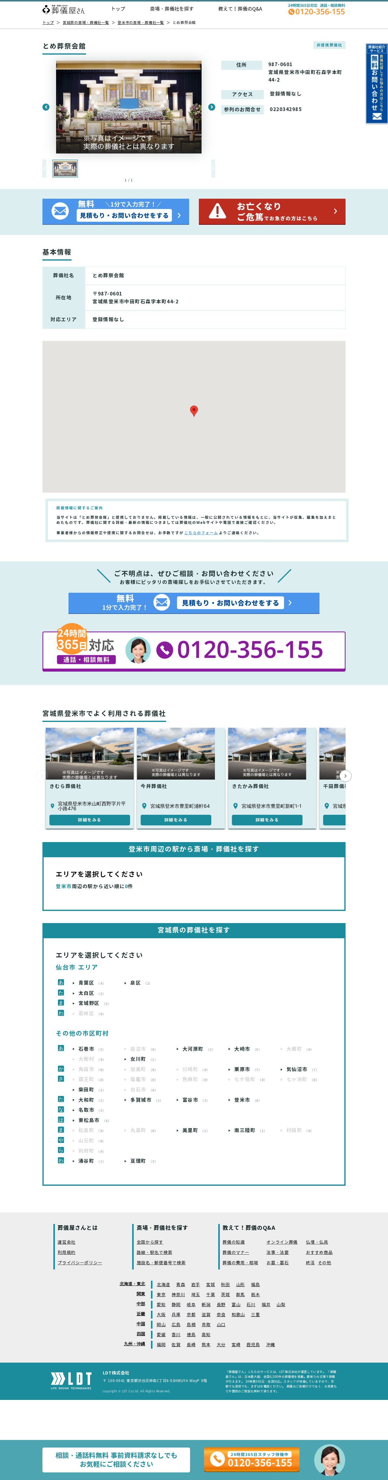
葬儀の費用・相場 (240, 1263)
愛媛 (161, 1334)
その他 (324, 1263)
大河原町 (199, 1049)
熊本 (206, 1344)
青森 (180, 1284)
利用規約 (66, 1252)
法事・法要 (277, 1252)
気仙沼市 (302, 1069)
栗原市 (248, 1069)
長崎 (191, 1344)
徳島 (191, 1334)
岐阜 (191, 1304)
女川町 (144, 1059)
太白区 (92, 993)
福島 (255, 1284)
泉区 (141, 983)
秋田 (225, 1284)
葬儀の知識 (233, 1242)
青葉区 (92, 983)
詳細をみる (90, 820)
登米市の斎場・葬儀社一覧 (141, 22)
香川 (176, 1334)
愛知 (161, 1304)
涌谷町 (92, 1161)
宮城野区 (95, 1003)
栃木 (255, 1294)
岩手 (195, 1284)
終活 (310, 1263)
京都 (191, 1314)
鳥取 (206, 1324)
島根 (191, 1324)
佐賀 (176, 1344)
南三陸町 (250, 1130)
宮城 (210, 1284)
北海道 (163, 1284)
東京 (161, 1294)
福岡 (161, 1344)
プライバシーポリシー (80, 1263)
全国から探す (150, 1242)
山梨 (280, 1304)
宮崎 (236, 1344)
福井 (266, 1304)
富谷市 (196, 1100)
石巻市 (92, 1049)
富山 (236, 1304)
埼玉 (195, 1294)
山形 (240, 1284)
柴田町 (92, 1090)
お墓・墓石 (277, 1263)
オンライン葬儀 (282, 1242)
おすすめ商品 (319, 1252)
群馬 (240, 1294)
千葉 (210, 1294)
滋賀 (206, 1314)
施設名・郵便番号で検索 (161, 1263)
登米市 (248, 1100)
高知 (206, 1334)
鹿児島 (253, 1344)
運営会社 (66, 1242)
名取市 (92, 1110)
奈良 (221, 1314)
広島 (176, 1324)
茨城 (225, 1294)
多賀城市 (146, 1100)
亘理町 (144, 1161)
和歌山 (238, 1314)
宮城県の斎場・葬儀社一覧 (86, 22)
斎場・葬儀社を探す (172, 9)
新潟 (206, 1304)
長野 (221, 1304)
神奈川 (178, 1294)
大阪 (161, 1314)
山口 (221, 1324)
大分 (221, 1344)
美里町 (196, 1130)
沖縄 (270, 1344)
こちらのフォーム (201, 533)
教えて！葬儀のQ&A (240, 9)
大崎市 (248, 1049)
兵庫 (176, 1314)
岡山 (161, 1324)
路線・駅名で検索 (154, 1252)
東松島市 (95, 1120)
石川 (250, 1304)
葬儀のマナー (235, 1252)
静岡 (176, 1304)
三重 (255, 1314)
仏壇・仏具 (317, 1242)
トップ (118, 9)
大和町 (92, 1100)
